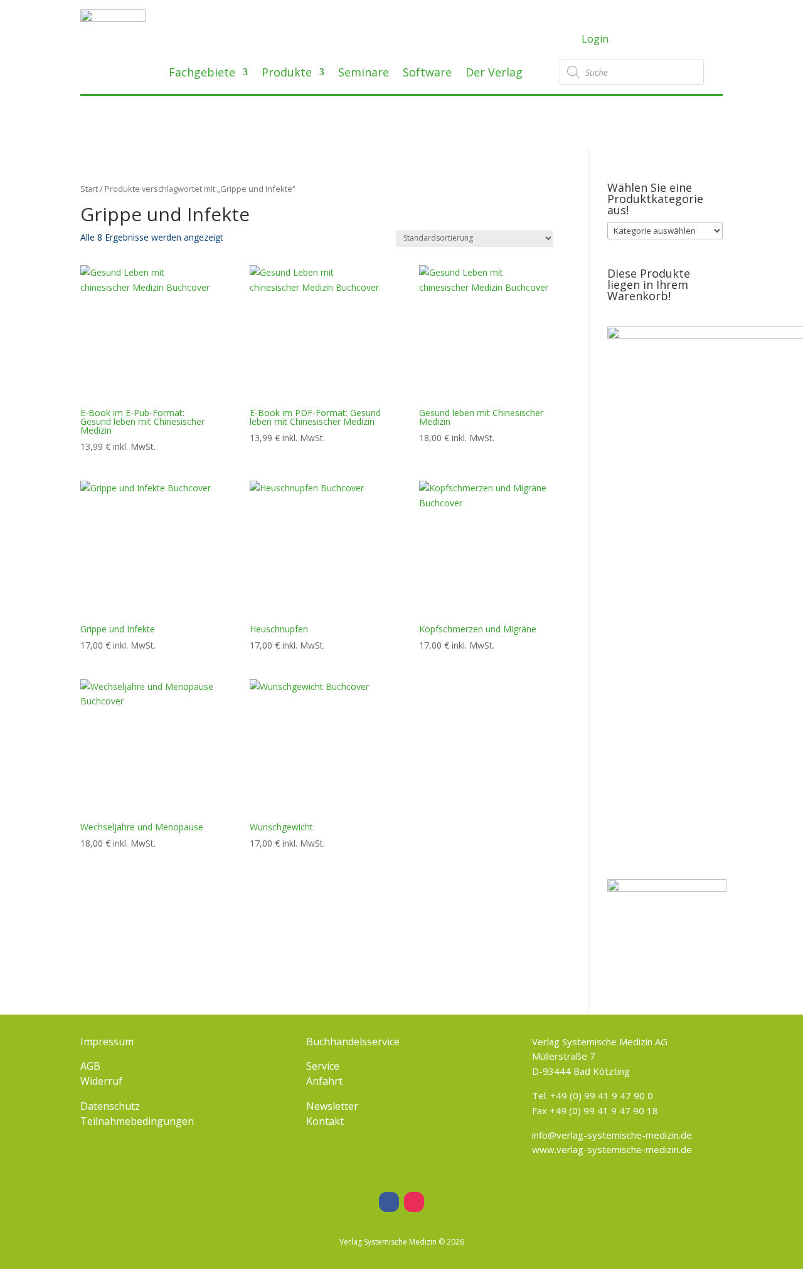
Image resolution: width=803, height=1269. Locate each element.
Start (89, 188)
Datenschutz (110, 1106)
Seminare (363, 74)
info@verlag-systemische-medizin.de (612, 1135)
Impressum (107, 1041)
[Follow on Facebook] (389, 1202)
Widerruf (101, 1081)
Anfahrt (324, 1081)
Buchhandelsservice (353, 1041)
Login (595, 39)
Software (427, 74)
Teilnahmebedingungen (137, 1121)
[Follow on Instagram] (414, 1202)
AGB (90, 1066)
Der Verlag (494, 74)
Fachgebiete (202, 74)
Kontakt (325, 1121)
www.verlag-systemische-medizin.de (612, 1149)
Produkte (287, 74)
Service (322, 1066)
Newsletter (332, 1106)
